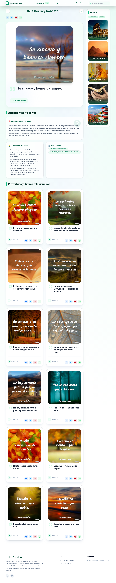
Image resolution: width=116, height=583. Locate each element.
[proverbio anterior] (8, 11)
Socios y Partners (66, 564)
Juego (66, 3)
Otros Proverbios (78, 3)
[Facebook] (7, 17)
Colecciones (42, 3)
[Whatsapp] (20, 17)
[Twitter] (12, 17)
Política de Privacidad (67, 560)
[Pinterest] (16, 17)
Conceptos (56, 3)
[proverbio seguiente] (81, 11)
